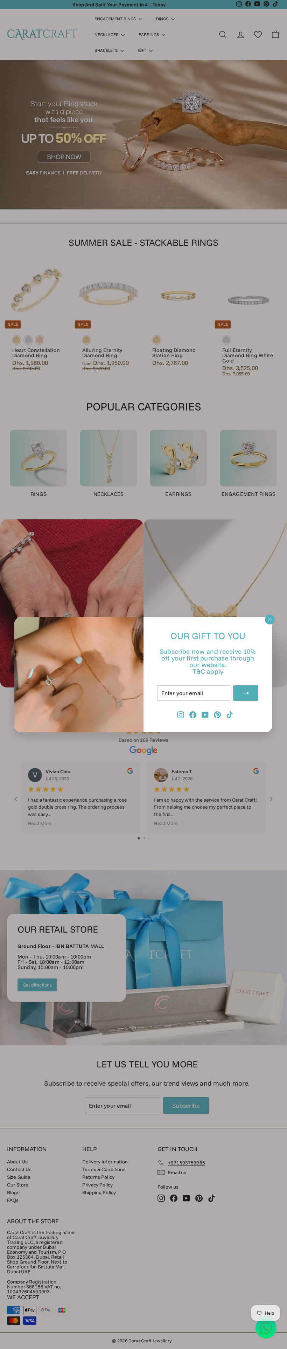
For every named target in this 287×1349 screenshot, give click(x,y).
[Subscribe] (246, 692)
